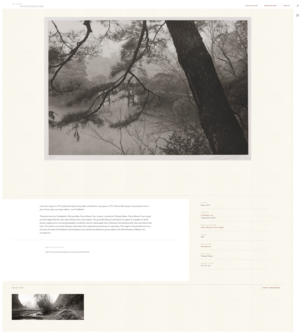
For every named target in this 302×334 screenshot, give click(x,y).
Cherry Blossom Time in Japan (212, 227)
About (286, 5)
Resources (270, 5)
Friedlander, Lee (207, 215)
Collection (251, 5)
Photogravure (206, 246)
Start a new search (271, 288)
